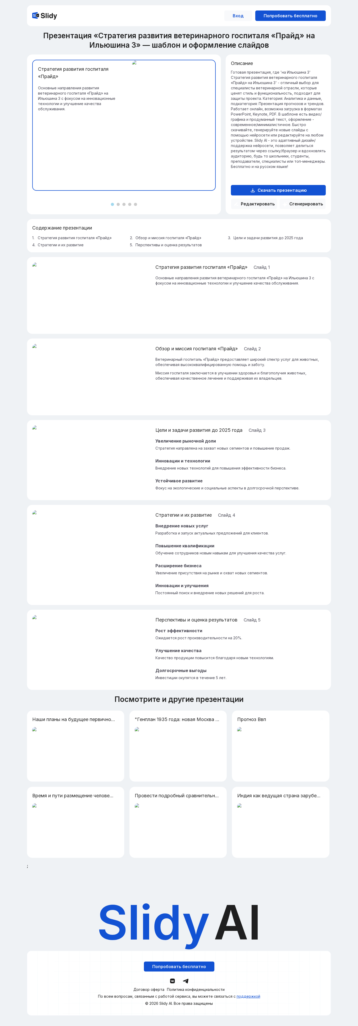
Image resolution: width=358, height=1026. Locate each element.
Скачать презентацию (282, 190)
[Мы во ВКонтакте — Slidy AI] (172, 980)
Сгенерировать (306, 203)
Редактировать (258, 203)
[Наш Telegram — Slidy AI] (185, 980)
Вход (238, 15)
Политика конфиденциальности (196, 989)
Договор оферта (148, 989)
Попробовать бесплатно (290, 15)
